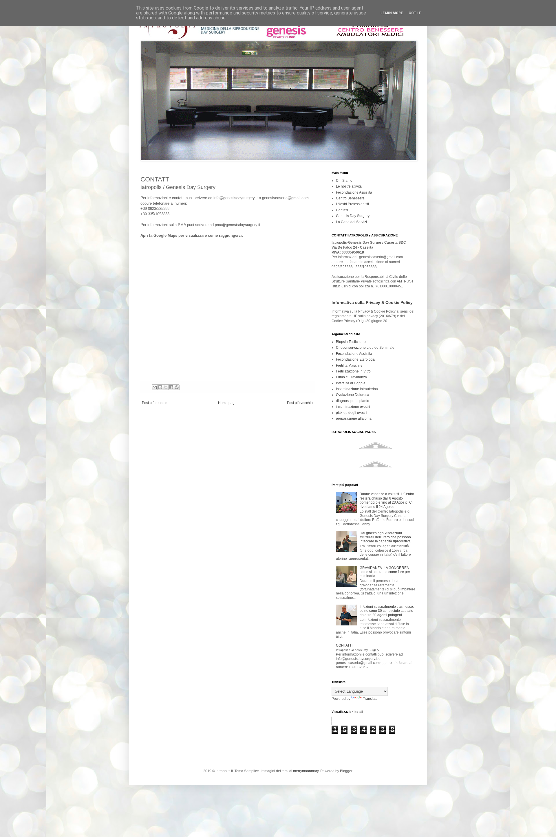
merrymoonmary (306, 771)
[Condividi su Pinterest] (177, 387)
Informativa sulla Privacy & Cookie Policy (372, 302)
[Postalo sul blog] (160, 387)
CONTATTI (357, 647)
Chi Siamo (344, 181)
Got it (415, 13)
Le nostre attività (349, 186)
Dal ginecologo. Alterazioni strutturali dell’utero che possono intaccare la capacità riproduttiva (385, 537)
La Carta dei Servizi (351, 222)
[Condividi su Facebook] (171, 387)
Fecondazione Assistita (354, 192)
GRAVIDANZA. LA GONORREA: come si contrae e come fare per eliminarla (385, 572)
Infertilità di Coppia (350, 383)
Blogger (346, 771)
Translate (370, 699)
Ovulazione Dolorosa (352, 395)
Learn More (392, 13)
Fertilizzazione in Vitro (353, 371)
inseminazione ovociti (353, 407)
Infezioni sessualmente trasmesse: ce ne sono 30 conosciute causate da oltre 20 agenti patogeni (387, 611)
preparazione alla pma (354, 418)
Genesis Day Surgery (353, 216)
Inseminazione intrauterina (357, 389)
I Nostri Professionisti (352, 204)
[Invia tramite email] (155, 387)
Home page (227, 403)
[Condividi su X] (166, 387)
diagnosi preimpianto (352, 401)
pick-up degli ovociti (351, 413)
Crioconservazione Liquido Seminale (365, 348)
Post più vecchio (300, 403)
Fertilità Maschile (349, 366)
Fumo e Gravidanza (351, 377)
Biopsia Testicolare (351, 342)
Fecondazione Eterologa (355, 359)
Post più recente (154, 403)
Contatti (342, 210)
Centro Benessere (350, 198)
